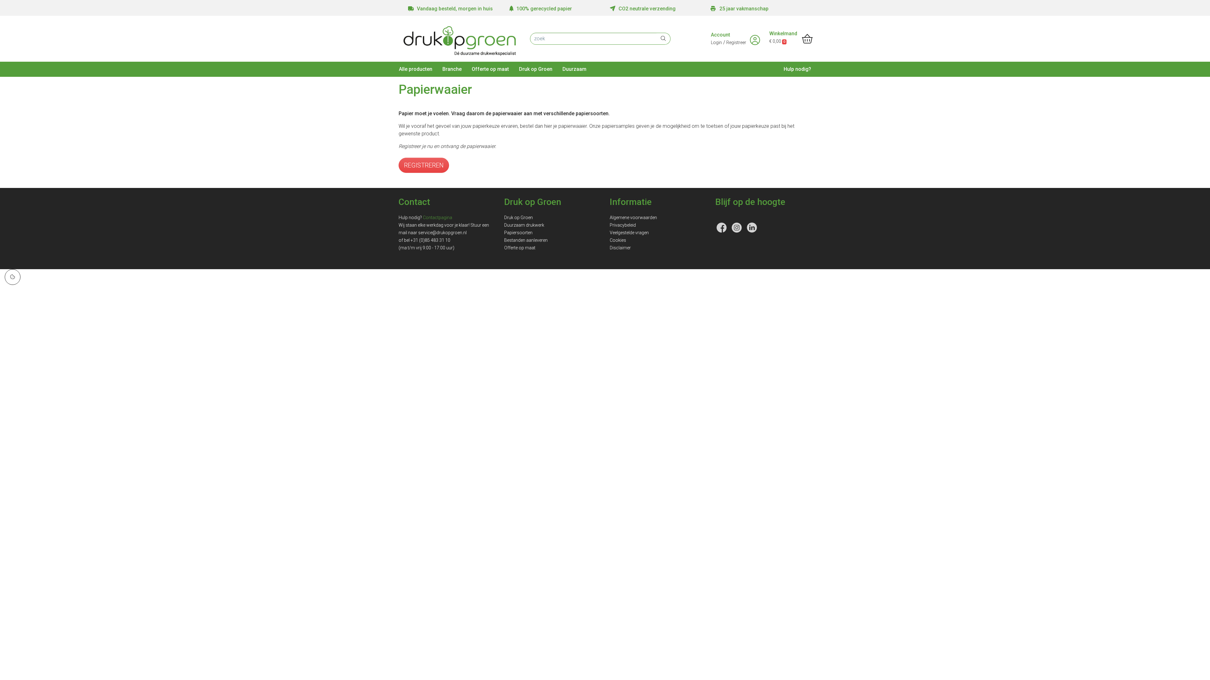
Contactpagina (437, 217)
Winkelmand (783, 34)
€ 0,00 (777, 41)
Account (720, 35)
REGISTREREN (424, 165)
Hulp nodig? (797, 69)
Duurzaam (574, 69)
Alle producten (415, 69)
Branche (452, 69)
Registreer (736, 42)
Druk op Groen (535, 69)
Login (716, 42)
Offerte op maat (490, 69)
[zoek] (663, 39)
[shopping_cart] (807, 39)
